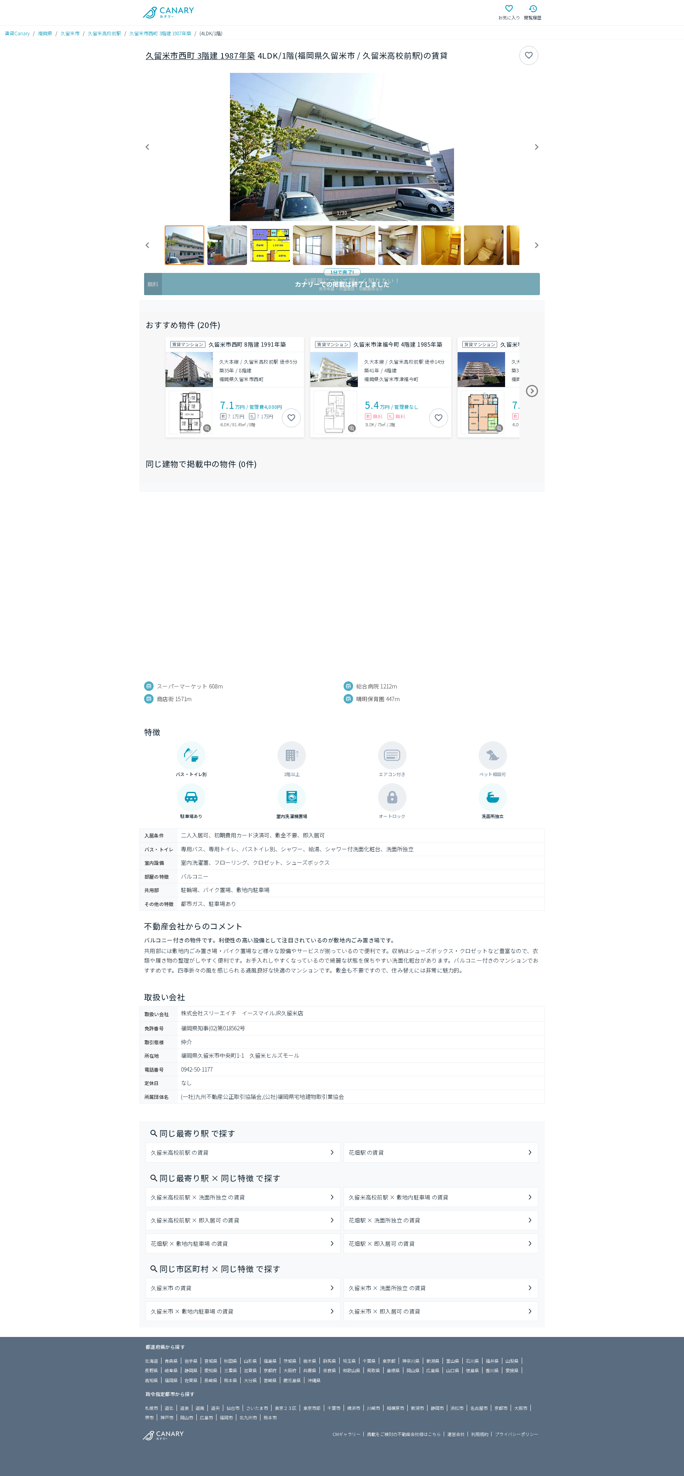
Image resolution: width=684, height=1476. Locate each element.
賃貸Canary (17, 33)
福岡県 (45, 33)
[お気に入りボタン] (528, 55)
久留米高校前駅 (104, 33)
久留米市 (70, 33)
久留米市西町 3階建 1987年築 (160, 33)
